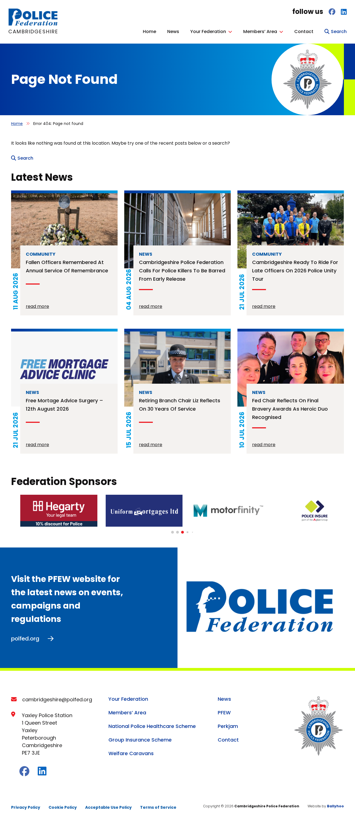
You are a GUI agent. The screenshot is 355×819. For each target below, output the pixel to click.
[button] (172, 532)
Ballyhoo (335, 806)
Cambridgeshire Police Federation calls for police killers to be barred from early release (182, 270)
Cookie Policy (63, 807)
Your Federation (208, 31)
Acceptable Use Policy (108, 807)
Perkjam (228, 726)
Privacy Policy (25, 807)
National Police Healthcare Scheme (152, 726)
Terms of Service (158, 807)
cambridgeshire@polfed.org (57, 699)
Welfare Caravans (131, 753)
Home (149, 31)
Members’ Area (260, 31)
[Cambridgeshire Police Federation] (33, 24)
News (173, 31)
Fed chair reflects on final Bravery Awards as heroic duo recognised (290, 409)
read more (37, 306)
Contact (303, 31)
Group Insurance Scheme (140, 739)
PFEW (224, 712)
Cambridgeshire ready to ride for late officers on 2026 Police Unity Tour (295, 270)
